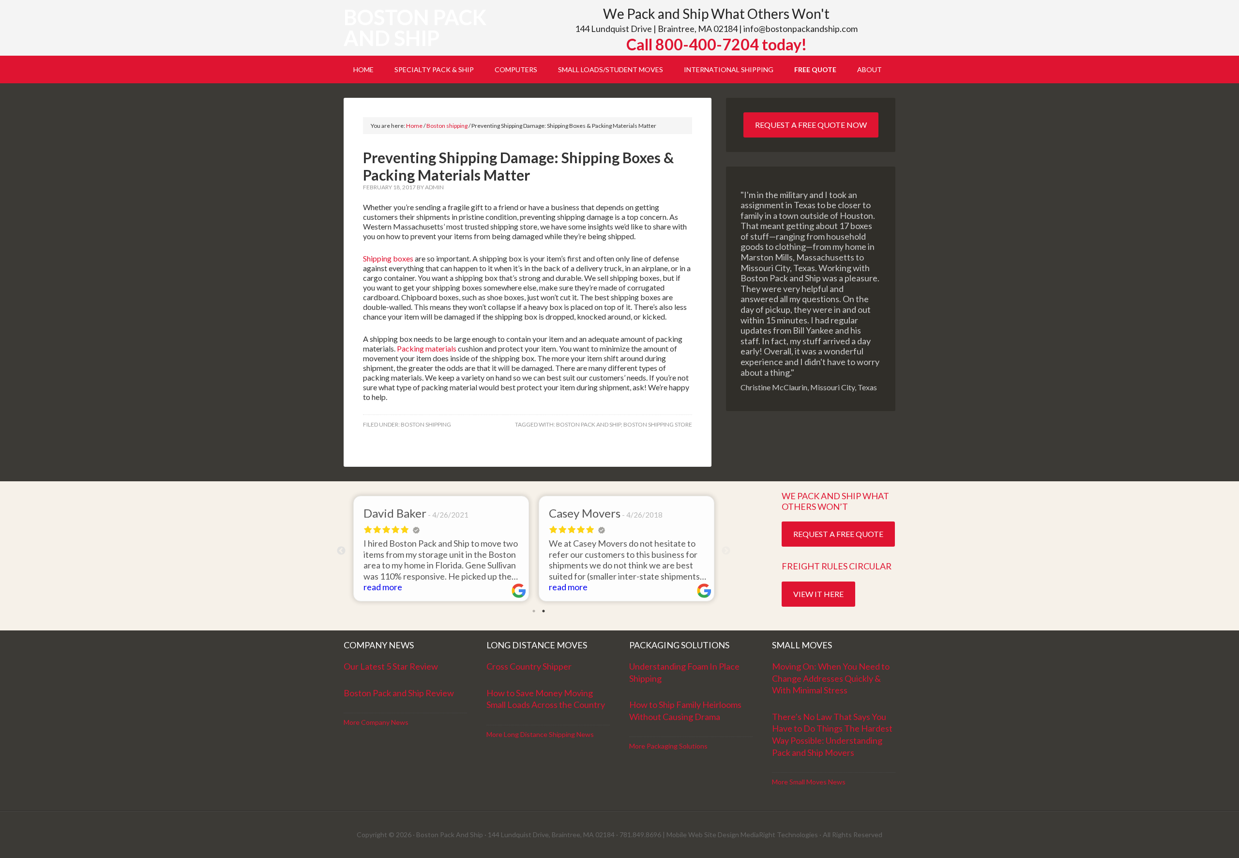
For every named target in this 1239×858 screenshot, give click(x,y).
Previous (341, 551)
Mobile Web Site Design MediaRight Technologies (742, 834)
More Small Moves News (809, 782)
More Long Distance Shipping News (540, 734)
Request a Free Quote (838, 533)
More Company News (376, 722)
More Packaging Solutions (668, 746)
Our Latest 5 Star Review (391, 666)
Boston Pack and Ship (415, 27)
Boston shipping (426, 424)
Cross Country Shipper (529, 666)
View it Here (818, 593)
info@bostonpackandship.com (800, 28)
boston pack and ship (588, 424)
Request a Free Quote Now (811, 124)
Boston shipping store (657, 424)
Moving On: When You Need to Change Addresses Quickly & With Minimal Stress (831, 678)
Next (726, 551)
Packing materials (426, 348)
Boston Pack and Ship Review (399, 693)
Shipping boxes (388, 258)
